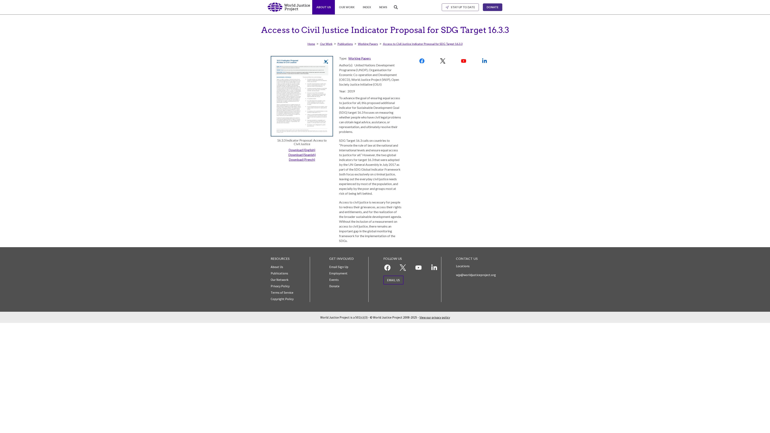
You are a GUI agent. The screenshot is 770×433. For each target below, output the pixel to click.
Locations (463, 266)
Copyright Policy (282, 299)
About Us (323, 7)
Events (334, 280)
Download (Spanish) (302, 155)
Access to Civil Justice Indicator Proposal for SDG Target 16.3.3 (423, 44)
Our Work (347, 7)
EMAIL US (393, 280)
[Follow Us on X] (443, 61)
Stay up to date (463, 7)
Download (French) (302, 159)
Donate (492, 7)
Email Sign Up (338, 267)
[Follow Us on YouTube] (464, 61)
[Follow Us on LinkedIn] (485, 61)
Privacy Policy (280, 286)
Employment (338, 273)
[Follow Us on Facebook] (422, 61)
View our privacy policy (434, 317)
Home (311, 44)
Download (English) (302, 150)
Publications (345, 44)
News (383, 7)
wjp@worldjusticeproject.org (476, 275)
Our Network (279, 280)
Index (367, 7)
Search (396, 9)
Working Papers (368, 44)
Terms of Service (282, 292)
